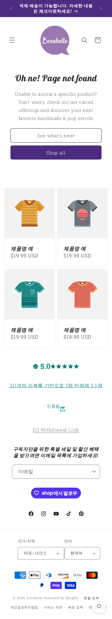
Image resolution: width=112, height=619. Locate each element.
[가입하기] (93, 472)
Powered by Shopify (61, 598)
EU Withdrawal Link (56, 430)
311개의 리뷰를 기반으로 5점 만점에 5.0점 (56, 385)
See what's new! (56, 136)
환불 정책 (91, 598)
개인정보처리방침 (24, 607)
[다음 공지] (101, 8)
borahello (35, 598)
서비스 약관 (53, 607)
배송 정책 (75, 607)
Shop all (56, 153)
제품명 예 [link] (22, 248)
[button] (12, 40)
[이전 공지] (11, 8)
